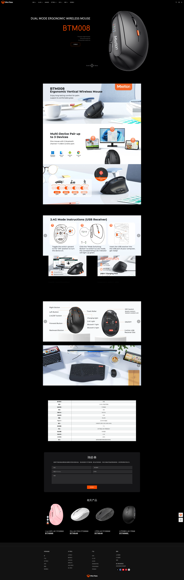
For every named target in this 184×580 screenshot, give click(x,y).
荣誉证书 (70, 562)
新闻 (45, 566)
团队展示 (70, 557)
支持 (45, 563)
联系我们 (46, 569)
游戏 (93, 555)
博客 (117, 560)
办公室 (93, 558)
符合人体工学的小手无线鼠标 (70, 531)
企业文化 (70, 560)
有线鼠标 (94, 569)
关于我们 (46, 561)
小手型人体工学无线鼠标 (94, 531)
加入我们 (70, 568)
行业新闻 (118, 557)
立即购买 (75, 44)
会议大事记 (70, 565)
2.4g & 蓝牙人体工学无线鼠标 (46, 531)
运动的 (93, 561)
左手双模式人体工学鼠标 (118, 531)
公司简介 (70, 555)
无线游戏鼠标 (95, 566)
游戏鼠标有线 (95, 563)
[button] (45, 235)
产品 (45, 558)
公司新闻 (118, 555)
